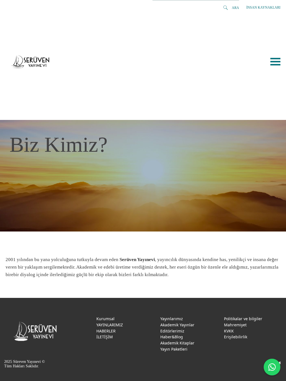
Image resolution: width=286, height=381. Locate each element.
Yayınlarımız (171, 318)
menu (275, 62)
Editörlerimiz (172, 331)
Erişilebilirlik (235, 336)
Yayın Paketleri (173, 349)
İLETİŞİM (104, 336)
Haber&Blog (171, 336)
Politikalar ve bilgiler (243, 318)
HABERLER (106, 331)
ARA (235, 8)
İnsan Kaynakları (263, 7)
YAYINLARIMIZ (109, 324)
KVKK (229, 331)
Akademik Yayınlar (177, 324)
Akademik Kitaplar (177, 343)
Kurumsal (105, 318)
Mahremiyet (235, 324)
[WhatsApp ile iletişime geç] (272, 367)
